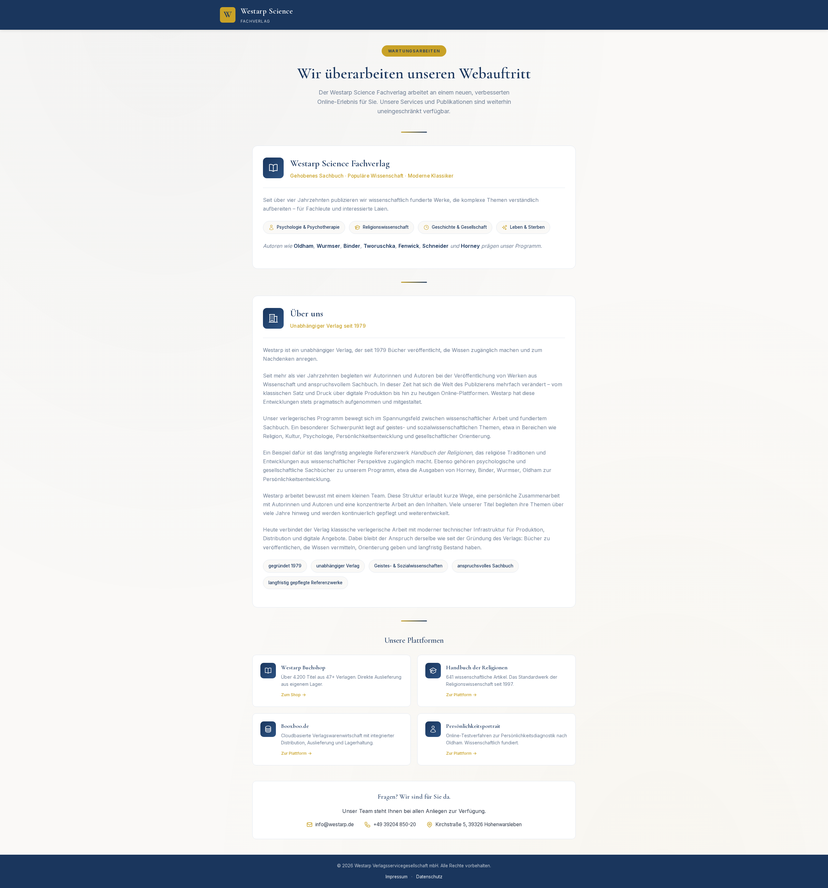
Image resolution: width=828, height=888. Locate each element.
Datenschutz (429, 876)
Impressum (397, 876)
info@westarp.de (334, 824)
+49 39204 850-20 (394, 824)
